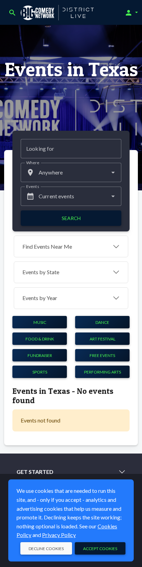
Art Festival (102, 338)
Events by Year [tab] (39, 298)
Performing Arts (102, 372)
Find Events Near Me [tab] (47, 246)
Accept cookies (100, 548)
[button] (131, 12)
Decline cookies (46, 548)
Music (39, 322)
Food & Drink (40, 338)
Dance (102, 322)
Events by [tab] (40, 272)
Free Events (102, 355)
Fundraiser (40, 355)
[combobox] (71, 172)
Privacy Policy (59, 534)
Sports (39, 372)
